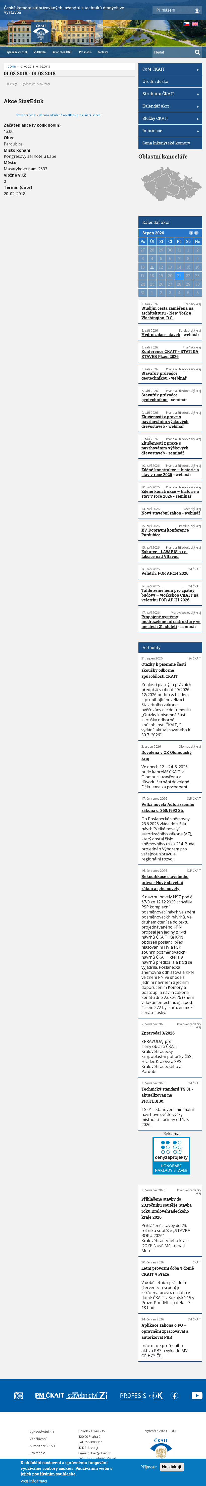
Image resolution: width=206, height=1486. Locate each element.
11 (152, 267)
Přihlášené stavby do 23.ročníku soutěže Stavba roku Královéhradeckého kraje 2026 (166, 1208)
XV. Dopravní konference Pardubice (165, 532)
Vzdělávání (40, 52)
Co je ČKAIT (151, 70)
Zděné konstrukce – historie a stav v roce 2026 (170, 472)
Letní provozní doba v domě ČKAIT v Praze (167, 1271)
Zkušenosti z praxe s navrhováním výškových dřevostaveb (164, 421)
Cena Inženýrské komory (166, 142)
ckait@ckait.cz (100, 1453)
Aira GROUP (168, 1430)
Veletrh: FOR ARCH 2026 (164, 573)
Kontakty (103, 52)
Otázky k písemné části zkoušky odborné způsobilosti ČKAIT (163, 670)
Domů (12, 66)
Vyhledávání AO (42, 1431)
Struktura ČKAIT (156, 95)
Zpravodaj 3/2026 (158, 1033)
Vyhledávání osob (17, 52)
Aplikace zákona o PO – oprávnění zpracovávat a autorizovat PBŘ (164, 1331)
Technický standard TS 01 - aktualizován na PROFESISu (167, 1095)
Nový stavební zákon (161, 513)
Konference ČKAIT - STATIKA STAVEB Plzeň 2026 (169, 354)
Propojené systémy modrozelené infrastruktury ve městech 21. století (170, 621)
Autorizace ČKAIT (63, 52)
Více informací (34, 1481)
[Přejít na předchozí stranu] (191, 233)
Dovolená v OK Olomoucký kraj (166, 755)
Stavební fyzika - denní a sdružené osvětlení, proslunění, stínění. (59, 115)
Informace (150, 132)
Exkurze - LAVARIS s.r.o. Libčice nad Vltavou (164, 554)
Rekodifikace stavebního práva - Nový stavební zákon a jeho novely (164, 882)
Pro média (85, 52)
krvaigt (93, 1447)
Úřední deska (155, 81)
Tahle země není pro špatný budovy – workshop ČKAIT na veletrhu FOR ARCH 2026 (169, 595)
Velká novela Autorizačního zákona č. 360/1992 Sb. (167, 807)
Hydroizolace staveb (160, 334)
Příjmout (148, 1467)
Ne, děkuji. (172, 1467)
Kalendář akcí (153, 107)
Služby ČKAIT (153, 120)
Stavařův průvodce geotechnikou (159, 376)
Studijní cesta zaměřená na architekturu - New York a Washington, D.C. (167, 312)
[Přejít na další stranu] (196, 233)
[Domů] (161, 1449)
